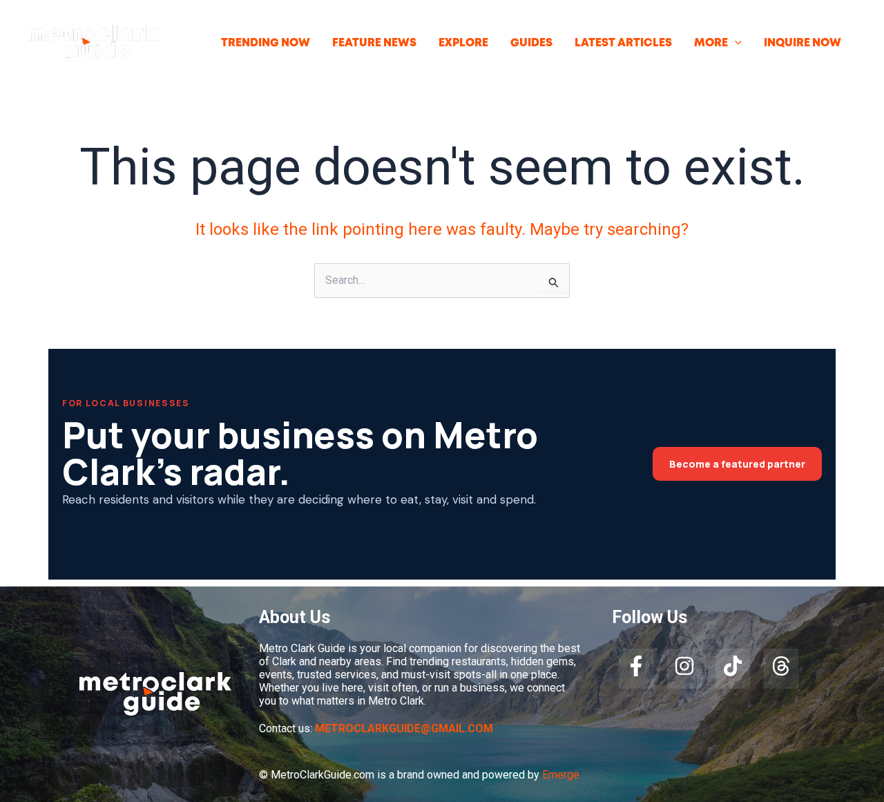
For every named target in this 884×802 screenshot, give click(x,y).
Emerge (560, 774)
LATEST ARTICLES (623, 43)
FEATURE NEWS (374, 43)
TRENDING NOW (265, 43)
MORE (711, 43)
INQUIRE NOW (802, 43)
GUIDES (531, 43)
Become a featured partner (737, 463)
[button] (735, 43)
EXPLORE (463, 43)
